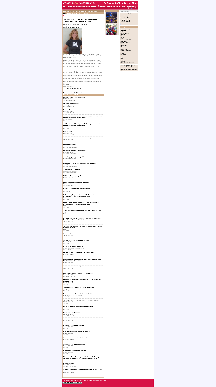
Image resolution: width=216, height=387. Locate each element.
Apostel (67, 84)
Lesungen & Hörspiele (73, 27)
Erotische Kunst (67, 131)
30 (129, 21)
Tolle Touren (123, 30)
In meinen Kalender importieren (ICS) (64, 15)
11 (122, 19)
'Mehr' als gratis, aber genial (127, 62)
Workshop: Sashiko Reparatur (71, 103)
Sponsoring (85, 380)
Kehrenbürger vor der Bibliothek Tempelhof (74, 319)
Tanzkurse (122, 61)
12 (123, 19)
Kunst (121, 38)
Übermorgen (101, 6)
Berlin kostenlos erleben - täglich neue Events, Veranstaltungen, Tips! (80, 11)
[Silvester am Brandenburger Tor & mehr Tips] (111, 23)
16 (129, 19)
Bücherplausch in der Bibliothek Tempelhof (74, 350)
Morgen (93, 6)
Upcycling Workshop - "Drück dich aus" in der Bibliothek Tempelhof (81, 300)
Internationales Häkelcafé (69, 144)
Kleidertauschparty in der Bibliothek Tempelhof (75, 338)
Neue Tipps (71, 6)
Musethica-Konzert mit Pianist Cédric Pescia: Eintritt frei (78, 267)
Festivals (122, 31)
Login (136, 7)
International (123, 45)
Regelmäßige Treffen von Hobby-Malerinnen (74, 150)
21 (126, 20)
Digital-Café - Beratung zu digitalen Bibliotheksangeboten (78, 306)
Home (64, 13)
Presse (71, 380)
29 (127, 21)
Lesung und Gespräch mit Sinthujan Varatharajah (76, 182)
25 (122, 21)
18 (122, 20)
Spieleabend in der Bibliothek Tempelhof (74, 344)
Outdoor (122, 56)
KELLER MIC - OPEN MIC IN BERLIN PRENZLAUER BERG (78, 253)
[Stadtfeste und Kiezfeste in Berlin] (111, 34)
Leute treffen (123, 49)
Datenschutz (98, 380)
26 (123, 21)
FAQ (75, 380)
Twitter (132, 8)
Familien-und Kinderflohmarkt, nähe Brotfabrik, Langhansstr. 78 (80, 138)
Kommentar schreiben (74, 92)
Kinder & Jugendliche (125, 50)
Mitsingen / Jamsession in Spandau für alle (74, 97)
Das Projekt (66, 380)
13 (124, 19)
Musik (121, 46)
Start (64, 6)
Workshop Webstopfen (69, 109)
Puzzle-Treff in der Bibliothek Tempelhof (73, 325)
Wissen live (123, 48)
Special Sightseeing (125, 29)
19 (123, 20)
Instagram (128, 8)
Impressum (92, 380)
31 (120, 23)
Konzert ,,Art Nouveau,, (69, 234)
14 (126, 19)
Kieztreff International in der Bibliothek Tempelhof (76, 331)
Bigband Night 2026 (68, 363)
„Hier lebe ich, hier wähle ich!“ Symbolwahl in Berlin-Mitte (78, 287)
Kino (121, 35)
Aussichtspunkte (124, 33)
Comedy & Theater (125, 42)
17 (120, 20)
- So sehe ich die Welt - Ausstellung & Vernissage (76, 240)
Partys (122, 60)
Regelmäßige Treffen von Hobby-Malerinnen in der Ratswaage (79, 163)
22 (127, 20)
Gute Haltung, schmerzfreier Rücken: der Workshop (76, 188)
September (116, 6)
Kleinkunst (123, 44)
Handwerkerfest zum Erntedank (71, 312)
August (109, 6)
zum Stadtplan (84, 24)
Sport (121, 58)
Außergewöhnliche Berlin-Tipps (120, 3)
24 (120, 21)
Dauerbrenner (131, 6)
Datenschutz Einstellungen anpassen (72, 382)
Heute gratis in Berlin (83, 6)
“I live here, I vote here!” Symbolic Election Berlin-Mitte (77, 293)
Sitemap (104, 380)
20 (124, 20)
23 (129, 20)
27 (124, 21)
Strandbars (123, 54)
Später (123, 6)
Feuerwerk (123, 34)
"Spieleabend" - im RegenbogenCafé (72, 176)
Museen (122, 37)
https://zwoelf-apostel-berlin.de (74, 88)
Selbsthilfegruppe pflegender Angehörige (74, 157)
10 (120, 19)
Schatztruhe (123, 53)
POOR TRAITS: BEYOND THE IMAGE (73, 246)
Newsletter (79, 380)
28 (126, 21)
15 (127, 19)
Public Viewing (123, 41)
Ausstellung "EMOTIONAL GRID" (72, 169)
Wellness (122, 52)
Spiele (121, 57)
